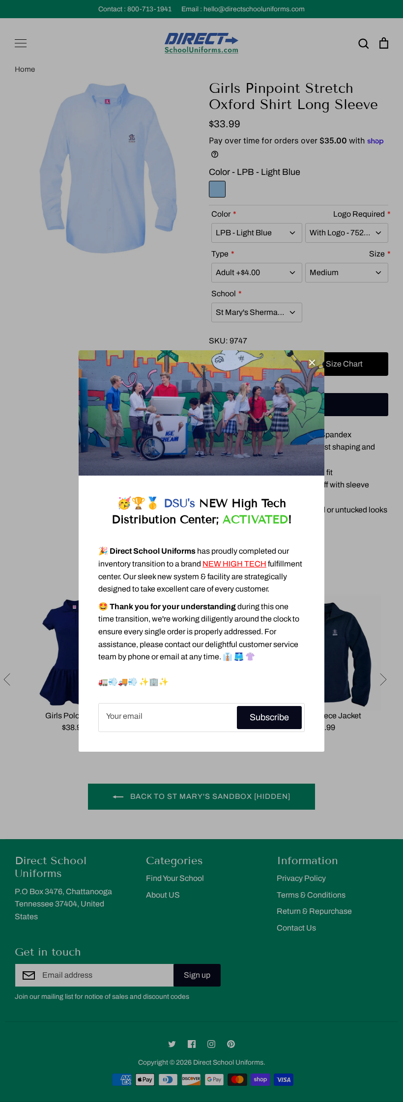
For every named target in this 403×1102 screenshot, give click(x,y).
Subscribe (269, 717)
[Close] (312, 362)
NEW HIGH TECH (234, 564)
